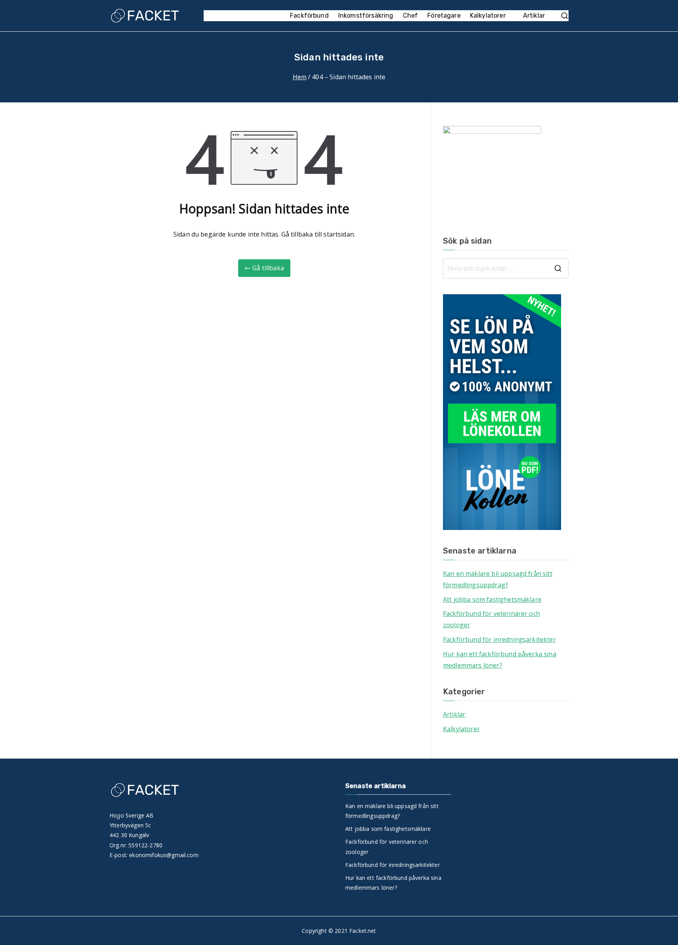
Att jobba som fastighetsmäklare (492, 599)
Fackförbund (309, 15)
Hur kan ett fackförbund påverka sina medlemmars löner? (499, 660)
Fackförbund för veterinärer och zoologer (491, 619)
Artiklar (534, 15)
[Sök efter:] (505, 268)
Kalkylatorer (488, 15)
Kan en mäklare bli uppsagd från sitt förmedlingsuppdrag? (497, 579)
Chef (410, 15)
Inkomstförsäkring (366, 15)
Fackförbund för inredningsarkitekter (499, 639)
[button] (510, 16)
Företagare (444, 15)
